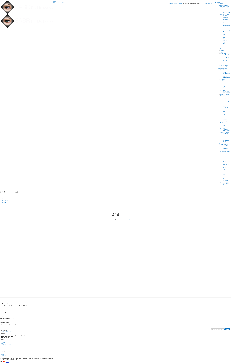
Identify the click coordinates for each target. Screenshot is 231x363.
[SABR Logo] (27, 14)
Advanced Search (4, 353)
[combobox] (222, 188)
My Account (171, 3)
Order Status (3, 355)
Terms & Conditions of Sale (6, 344)
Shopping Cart (3, 350)
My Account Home (4, 348)
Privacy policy (3, 343)
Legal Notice (3, 342)
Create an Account (208, 3)
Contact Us (3, 354)
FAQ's (2, 341)
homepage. (128, 219)
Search (54, 1)
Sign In (175, 3)
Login (2, 347)
